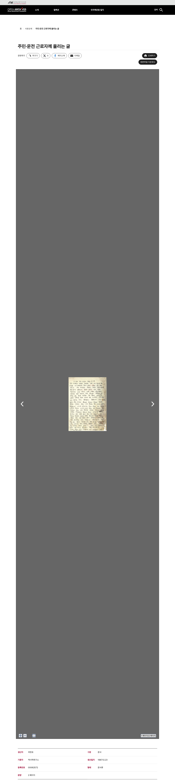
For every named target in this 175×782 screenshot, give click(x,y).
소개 (37, 10)
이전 (22, 404)
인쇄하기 (151, 55)
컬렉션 (56, 10)
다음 (152, 404)
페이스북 (61, 55)
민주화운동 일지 (97, 10)
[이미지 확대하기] (20, 735)
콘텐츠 (75, 10)
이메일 (77, 55)
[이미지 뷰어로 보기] (34, 735)
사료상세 (28, 28)
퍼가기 (35, 55)
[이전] (22, 404)
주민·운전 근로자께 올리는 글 (47, 28)
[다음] (153, 404)
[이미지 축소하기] (25, 735)
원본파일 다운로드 (147, 62)
